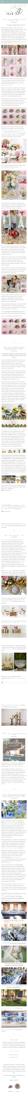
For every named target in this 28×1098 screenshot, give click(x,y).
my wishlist (23, 6)
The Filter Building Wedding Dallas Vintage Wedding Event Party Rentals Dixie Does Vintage (14, 795)
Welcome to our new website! (16, 733)
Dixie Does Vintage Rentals (16, 921)
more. (10, 862)
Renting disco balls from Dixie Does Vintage (12, 429)
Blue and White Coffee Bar (8, 1029)
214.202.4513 (23, 4)
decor (21, 562)
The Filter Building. (15, 900)
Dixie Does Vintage (14, 9)
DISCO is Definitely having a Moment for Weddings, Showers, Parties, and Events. (14, 348)
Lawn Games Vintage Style (8, 1008)
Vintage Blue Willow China (9, 985)
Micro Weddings (14, 535)
